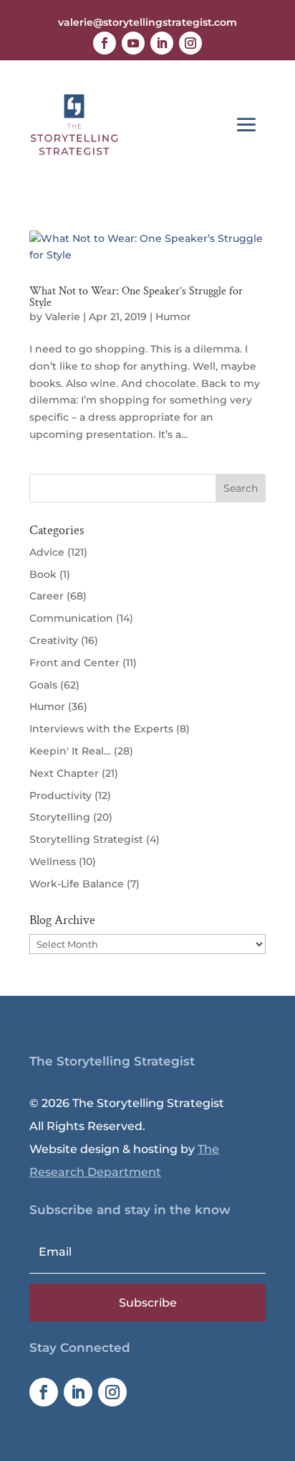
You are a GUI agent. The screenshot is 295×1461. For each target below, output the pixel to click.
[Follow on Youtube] (133, 43)
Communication (71, 618)
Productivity (60, 795)
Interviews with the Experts (101, 728)
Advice (46, 552)
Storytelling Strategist (86, 839)
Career (46, 595)
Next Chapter (64, 773)
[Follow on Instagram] (190, 43)
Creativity (53, 640)
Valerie (62, 316)
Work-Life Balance (76, 883)
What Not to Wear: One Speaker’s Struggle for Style (136, 297)
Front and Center (74, 662)
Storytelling (59, 817)
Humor (173, 316)
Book (43, 574)
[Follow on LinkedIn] (161, 43)
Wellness (52, 861)
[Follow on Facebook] (104, 43)
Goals (43, 684)
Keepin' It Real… (70, 750)
